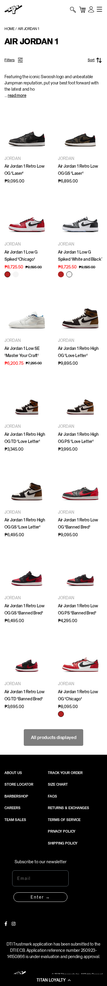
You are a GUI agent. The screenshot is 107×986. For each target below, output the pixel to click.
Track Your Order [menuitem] (65, 772)
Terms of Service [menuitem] (64, 819)
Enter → (40, 897)
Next (43, 129)
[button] (53, 980)
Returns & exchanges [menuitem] (68, 808)
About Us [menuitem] (13, 772)
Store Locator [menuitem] (18, 784)
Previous (10, 129)
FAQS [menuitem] (52, 796)
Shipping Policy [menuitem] (63, 843)
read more (17, 95)
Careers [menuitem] (12, 808)
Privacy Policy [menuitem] (61, 831)
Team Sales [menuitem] (15, 819)
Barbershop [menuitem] (16, 796)
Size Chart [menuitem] (58, 784)
